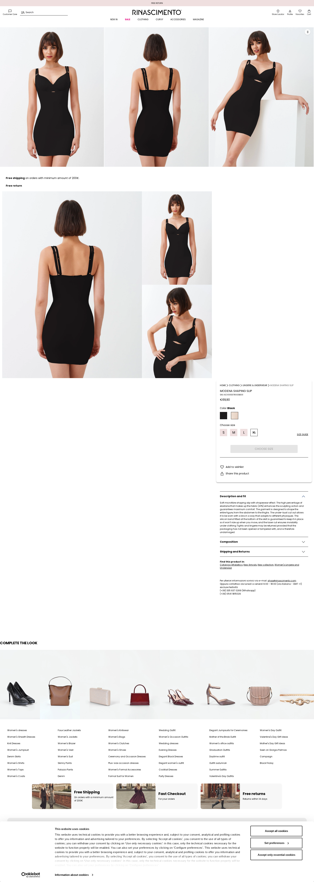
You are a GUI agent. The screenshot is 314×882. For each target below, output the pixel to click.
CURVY (159, 19)
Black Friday (266, 763)
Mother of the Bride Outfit (222, 736)
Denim (61, 776)
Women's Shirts (15, 763)
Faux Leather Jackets (69, 730)
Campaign (266, 756)
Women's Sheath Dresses (21, 736)
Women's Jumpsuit (18, 749)
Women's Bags (116, 736)
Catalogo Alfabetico (231, 564)
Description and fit (233, 496)
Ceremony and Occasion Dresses (127, 756)
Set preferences (274, 842)
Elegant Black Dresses (171, 756)
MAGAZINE (198, 19)
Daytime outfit (217, 756)
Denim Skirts (14, 756)
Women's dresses (17, 730)
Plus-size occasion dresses (123, 763)
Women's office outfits (221, 743)
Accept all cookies (276, 830)
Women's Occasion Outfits (173, 736)
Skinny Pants (65, 763)
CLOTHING (143, 19)
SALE (127, 19)
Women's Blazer (66, 743)
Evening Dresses (168, 749)
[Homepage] (157, 12)
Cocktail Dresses (168, 769)
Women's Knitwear (118, 730)
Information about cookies (72, 874)
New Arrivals (250, 564)
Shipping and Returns (235, 552)
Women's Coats (16, 776)
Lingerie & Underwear (255, 385)
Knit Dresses (13, 743)
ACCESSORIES (178, 19)
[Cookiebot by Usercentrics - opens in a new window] (31, 875)
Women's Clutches (118, 743)
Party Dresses (166, 776)
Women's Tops (15, 769)
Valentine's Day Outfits (221, 776)
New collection (266, 564)
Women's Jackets (67, 736)
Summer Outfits (218, 769)
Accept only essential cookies (276, 854)
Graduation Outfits (219, 749)
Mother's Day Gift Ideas (272, 743)
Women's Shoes (117, 749)
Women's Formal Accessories (124, 769)
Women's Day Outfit (270, 730)
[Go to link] (20, 684)
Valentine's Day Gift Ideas (274, 736)
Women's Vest (65, 749)
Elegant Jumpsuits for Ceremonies (228, 730)
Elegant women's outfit (171, 763)
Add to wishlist (235, 467)
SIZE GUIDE (302, 434)
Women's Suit (65, 756)
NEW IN (114, 19)
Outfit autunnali (218, 763)
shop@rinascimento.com (282, 580)
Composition (229, 542)
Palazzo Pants (65, 769)
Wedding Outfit (167, 730)
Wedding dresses (168, 743)
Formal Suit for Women (121, 776)
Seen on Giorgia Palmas (273, 749)
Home (223, 385)
